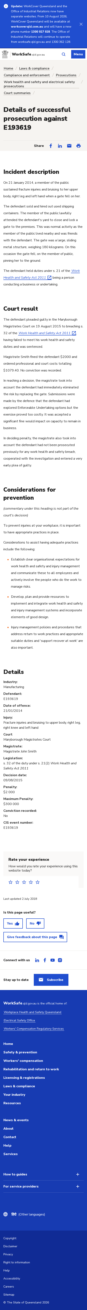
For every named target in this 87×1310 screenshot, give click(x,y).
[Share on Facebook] (50, 146)
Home (8, 68)
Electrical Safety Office (19, 1020)
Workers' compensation (23, 1060)
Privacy (8, 1254)
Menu (78, 54)
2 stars (18, 882)
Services (10, 1154)
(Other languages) (28, 1214)
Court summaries (17, 93)
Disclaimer (10, 1246)
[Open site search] (63, 54)
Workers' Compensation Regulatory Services (34, 1029)
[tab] (37, 960)
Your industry (14, 1094)
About (8, 1128)
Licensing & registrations (24, 1077)
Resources (12, 1103)
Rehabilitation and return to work (31, 1069)
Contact (9, 1137)
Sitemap (8, 1295)
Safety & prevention (20, 1052)
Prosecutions (66, 75)
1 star (11, 882)
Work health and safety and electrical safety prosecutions (39, 84)
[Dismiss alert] (81, 24)
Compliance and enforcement (27, 75)
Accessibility (11, 1279)
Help (7, 1145)
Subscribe (55, 980)
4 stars (32, 882)
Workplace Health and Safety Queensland (32, 1012)
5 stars (38, 882)
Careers (8, 1287)
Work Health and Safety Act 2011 (45, 333)
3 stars (25, 882)
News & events (16, 1120)
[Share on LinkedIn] (60, 146)
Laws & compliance (34, 68)
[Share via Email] (69, 146)
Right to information (16, 1262)
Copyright (9, 1238)
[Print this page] (78, 146)
